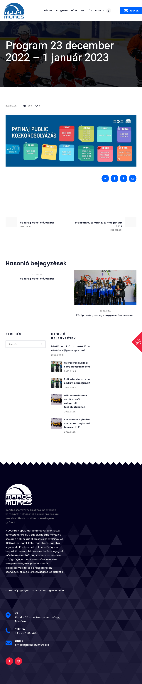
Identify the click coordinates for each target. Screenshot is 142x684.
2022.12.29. (11, 105)
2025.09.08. (57, 354)
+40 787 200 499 (26, 633)
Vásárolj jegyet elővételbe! (37, 278)
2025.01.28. (70, 411)
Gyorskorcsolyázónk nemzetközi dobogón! (77, 364)
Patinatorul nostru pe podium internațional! (77, 381)
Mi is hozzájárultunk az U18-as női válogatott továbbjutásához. (75, 401)
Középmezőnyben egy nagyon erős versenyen (105, 315)
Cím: (18, 613)
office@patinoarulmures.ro (32, 645)
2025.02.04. (70, 371)
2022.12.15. (37, 274)
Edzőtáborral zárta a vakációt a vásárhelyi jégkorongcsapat (70, 348)
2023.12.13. (105, 310)
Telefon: (20, 629)
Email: (19, 641)
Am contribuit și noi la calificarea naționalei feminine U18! (77, 423)
